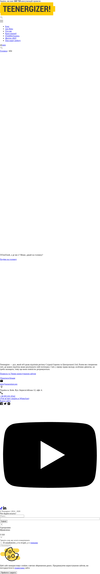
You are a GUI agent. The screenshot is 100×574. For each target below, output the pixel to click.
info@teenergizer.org (8, 384)
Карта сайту (5, 401)
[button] (50, 18)
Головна (3, 51)
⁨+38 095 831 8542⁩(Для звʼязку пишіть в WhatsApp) (14, 397)
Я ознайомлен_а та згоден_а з (20, 543)
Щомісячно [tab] (5, 530)
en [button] (5, 45)
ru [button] (3, 45)
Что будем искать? (8, 513)
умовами (34, 543)
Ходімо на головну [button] (8, 259)
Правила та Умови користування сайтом (18, 374)
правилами (20, 568)
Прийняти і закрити (8, 573)
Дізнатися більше (7, 378)
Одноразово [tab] (5, 527)
